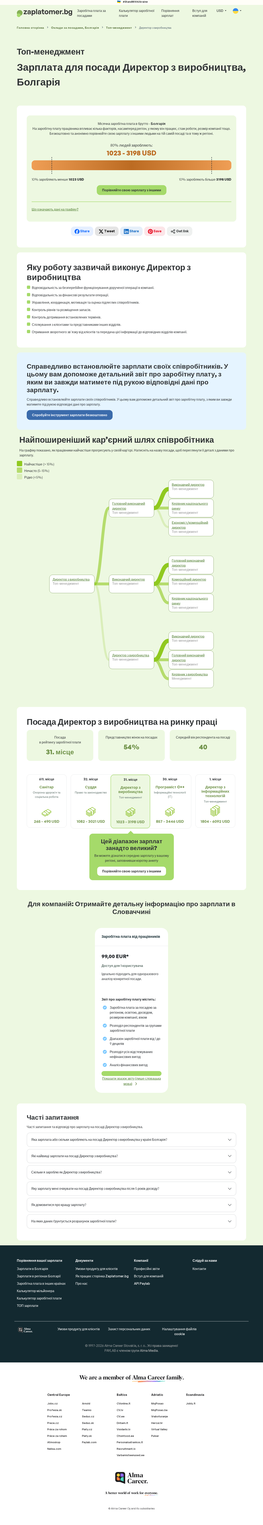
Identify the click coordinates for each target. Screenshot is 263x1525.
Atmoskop (53, 1442)
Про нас (81, 1283)
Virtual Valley (159, 1429)
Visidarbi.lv (123, 1429)
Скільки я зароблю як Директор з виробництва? (66, 1172)
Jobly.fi (190, 1403)
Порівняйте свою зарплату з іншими (131, 190)
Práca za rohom (57, 1429)
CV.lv (120, 1410)
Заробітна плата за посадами (91, 13)
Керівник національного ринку (190, 506)
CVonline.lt (123, 1403)
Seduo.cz (88, 1416)
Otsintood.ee (125, 1435)
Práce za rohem (57, 1435)
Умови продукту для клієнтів (96, 1269)
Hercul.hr (157, 1423)
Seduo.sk (88, 1423)
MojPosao (157, 1403)
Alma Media (149, 1350)
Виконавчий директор (128, 579)
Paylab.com (89, 1442)
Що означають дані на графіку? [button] (55, 209)
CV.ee (121, 1416)
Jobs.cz (52, 1403)
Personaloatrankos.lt (130, 1442)
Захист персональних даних (129, 1329)
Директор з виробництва (71, 579)
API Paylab (142, 1283)
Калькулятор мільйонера (35, 1291)
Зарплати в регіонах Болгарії (39, 1276)
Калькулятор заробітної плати (136, 13)
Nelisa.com (54, 1448)
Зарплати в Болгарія (32, 1269)
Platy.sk (87, 1435)
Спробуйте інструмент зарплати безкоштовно (69, 415)
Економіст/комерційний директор (190, 525)
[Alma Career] (131, 1478)
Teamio (86, 1410)
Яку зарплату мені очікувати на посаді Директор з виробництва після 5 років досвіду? (95, 1188)
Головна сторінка (30, 27)
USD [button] (220, 11)
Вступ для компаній (199, 13)
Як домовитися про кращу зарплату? (58, 1205)
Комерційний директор (189, 579)
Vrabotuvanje (159, 1416)
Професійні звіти (147, 1269)
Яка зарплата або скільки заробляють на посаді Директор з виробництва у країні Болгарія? (99, 1139)
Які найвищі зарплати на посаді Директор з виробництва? (74, 1156)
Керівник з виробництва (190, 674)
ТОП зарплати (27, 1306)
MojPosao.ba (159, 1410)
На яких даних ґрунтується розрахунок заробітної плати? (73, 1221)
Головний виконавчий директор (128, 506)
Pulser (155, 1435)
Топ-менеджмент (119, 27)
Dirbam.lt (122, 1423)
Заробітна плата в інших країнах (41, 1283)
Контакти (199, 1269)
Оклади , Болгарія (75, 27)
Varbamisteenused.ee (130, 1455)
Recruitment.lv (126, 1448)
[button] (237, 11)
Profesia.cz (54, 1416)
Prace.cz (53, 1423)
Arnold (86, 1403)
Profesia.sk (54, 1410)
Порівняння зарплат (170, 13)
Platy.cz (87, 1429)
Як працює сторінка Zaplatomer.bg (102, 1276)
